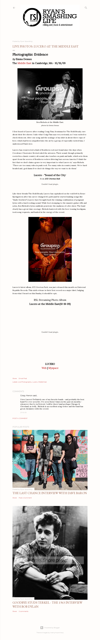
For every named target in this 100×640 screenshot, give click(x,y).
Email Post (23, 378)
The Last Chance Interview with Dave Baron (49, 493)
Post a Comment (19, 418)
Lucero (35, 382)
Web (44, 368)
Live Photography (25, 382)
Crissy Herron (26, 395)
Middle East (24, 63)
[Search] (86, 7)
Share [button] (14, 378)
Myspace (53, 368)
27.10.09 (23, 412)
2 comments (23, 611)
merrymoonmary (57, 633)
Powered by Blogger (52, 628)
